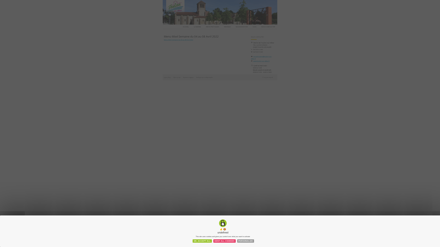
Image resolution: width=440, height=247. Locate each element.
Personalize (245, 241)
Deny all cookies (224, 241)
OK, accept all (202, 241)
